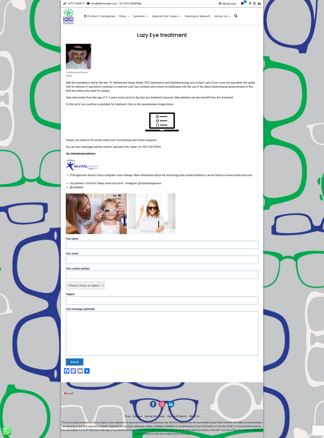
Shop (122, 16)
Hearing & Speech (197, 16)
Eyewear (139, 16)
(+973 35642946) (131, 3)
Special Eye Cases (165, 16)
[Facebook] (250, 3)
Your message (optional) (80, 309)
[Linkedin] (259, 3)
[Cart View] (242, 4)
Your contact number (78, 268)
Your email (72, 253)
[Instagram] (254, 3)
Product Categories (101, 16)
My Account (229, 3)
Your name (72, 238)
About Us (221, 16)
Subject (70, 294)
